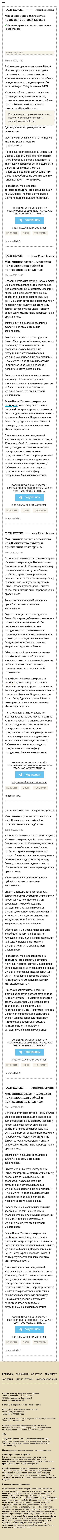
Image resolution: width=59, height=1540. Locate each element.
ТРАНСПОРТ (51, 1374)
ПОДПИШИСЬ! (32, 220)
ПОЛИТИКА (7, 1374)
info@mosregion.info (16, 1400)
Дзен (26, 233)
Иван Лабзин (48, 10)
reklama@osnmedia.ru (31, 1419)
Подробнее (6, 1480)
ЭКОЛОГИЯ (7, 1379)
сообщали (21, 189)
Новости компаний (46, 1379)
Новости (11, 233)
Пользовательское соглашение (16, 1484)
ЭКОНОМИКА (22, 1374)
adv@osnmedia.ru (48, 1419)
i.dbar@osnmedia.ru (16, 1412)
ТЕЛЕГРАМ (40, 233)
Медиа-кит (25, 1455)
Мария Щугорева (46, 256)
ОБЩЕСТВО (36, 1374)
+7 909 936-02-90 (17, 1414)
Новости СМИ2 (13, 241)
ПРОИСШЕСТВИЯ (14, 10)
